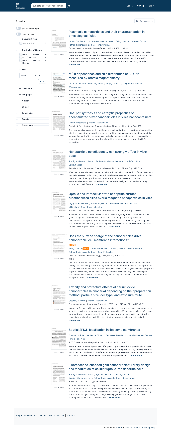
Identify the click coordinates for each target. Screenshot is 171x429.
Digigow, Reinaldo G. (78, 203)
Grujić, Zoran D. (113, 83)
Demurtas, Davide (114, 335)
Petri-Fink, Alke (132, 161)
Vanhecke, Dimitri (99, 203)
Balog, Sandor (122, 41)
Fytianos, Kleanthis (105, 374)
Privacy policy (148, 427)
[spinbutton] (25, 75)
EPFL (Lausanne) (29, 57)
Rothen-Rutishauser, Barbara (82, 45)
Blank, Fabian (122, 374)
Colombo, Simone (77, 83)
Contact (71, 415)
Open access (28, 34)
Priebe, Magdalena (77, 122)
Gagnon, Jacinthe (77, 300)
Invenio (128, 427)
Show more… (104, 45)
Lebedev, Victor (95, 83)
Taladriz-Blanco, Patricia (130, 248)
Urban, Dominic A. (77, 41)
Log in (130, 6)
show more (74, 64)
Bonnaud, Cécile (76, 335)
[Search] (69, 6)
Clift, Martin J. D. (77, 207)
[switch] (18, 28)
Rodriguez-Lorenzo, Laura (101, 41)
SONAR (119, 427)
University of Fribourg (31, 54)
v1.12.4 (137, 427)
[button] (28, 39)
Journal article (28, 43)
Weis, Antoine (75, 87)
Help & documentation (26, 415)
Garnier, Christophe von (80, 378)
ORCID (85, 248)
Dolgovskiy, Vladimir (132, 83)
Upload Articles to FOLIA (52, 415)
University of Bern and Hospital (31, 61)
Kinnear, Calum (139, 41)
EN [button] (150, 6)
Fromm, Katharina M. (98, 122)
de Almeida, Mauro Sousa (104, 248)
